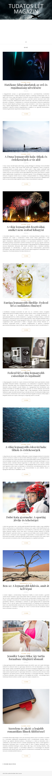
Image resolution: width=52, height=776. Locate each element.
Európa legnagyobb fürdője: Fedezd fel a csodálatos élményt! (26, 304)
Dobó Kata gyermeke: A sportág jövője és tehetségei (26, 518)
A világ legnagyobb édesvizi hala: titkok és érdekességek (26, 448)
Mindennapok (24, 583)
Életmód (23, 82)
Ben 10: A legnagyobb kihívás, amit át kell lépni (26, 587)
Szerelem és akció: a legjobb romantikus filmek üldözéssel (26, 730)
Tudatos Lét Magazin (26, 8)
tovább (26, 113)
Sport (29, 82)
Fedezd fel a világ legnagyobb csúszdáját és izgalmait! (26, 374)
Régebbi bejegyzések (10, 764)
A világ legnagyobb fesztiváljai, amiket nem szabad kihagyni (26, 228)
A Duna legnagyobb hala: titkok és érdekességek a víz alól (26, 158)
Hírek (23, 514)
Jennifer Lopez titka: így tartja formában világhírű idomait (26, 657)
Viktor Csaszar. (19, 773)
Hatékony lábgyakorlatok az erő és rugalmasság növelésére (26, 86)
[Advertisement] (26, 29)
